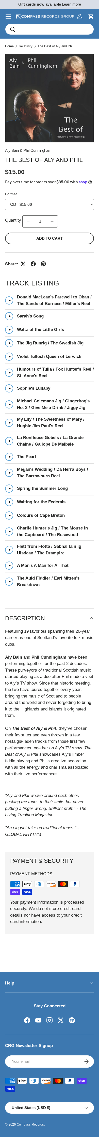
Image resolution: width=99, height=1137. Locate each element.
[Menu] (8, 16)
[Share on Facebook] (33, 264)
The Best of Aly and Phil (55, 46)
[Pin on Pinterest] (43, 264)
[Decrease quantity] (28, 221)
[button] (90, 16)
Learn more (71, 4)
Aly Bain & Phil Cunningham (28, 150)
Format (11, 194)
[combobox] (49, 29)
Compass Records (30, 1124)
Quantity (13, 220)
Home (9, 46)
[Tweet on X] (23, 264)
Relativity (25, 46)
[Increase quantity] (52, 221)
